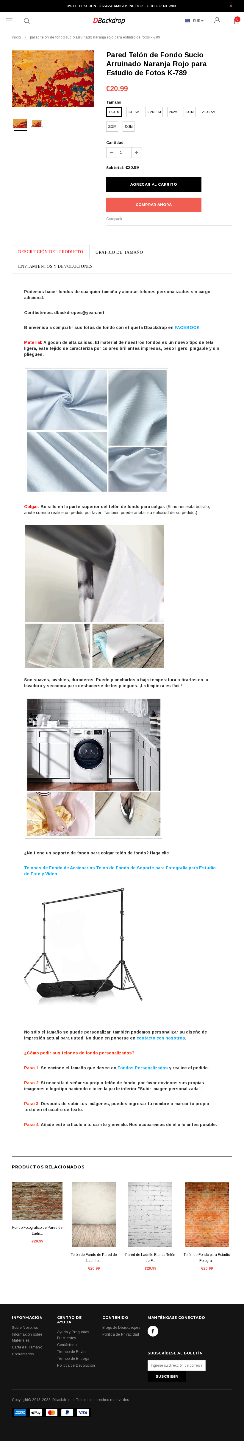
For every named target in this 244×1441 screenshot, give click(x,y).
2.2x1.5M (154, 112)
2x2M (173, 112)
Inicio (16, 37)
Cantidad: (115, 143)
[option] (53, 79)
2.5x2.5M (208, 112)
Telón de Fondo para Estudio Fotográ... (207, 1258)
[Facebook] (153, 1331)
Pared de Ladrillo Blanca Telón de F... (150, 1258)
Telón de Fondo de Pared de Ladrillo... (94, 1258)
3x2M (189, 112)
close (230, 5)
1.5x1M (114, 112)
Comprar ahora (154, 204)
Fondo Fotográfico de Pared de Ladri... (37, 1230)
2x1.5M (133, 112)
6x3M (128, 126)
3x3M (112, 126)
